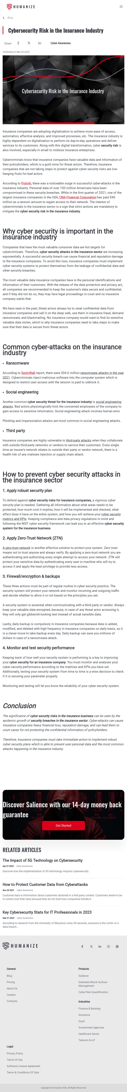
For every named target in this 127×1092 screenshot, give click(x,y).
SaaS (82, 1021)
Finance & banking (89, 1008)
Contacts (12, 1001)
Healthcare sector (89, 1033)
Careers (11, 994)
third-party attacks (78, 440)
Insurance (84, 1015)
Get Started (63, 825)
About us (12, 988)
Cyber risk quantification (93, 992)
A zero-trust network (16, 548)
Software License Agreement (23, 1066)
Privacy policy (15, 1053)
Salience (83, 975)
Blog (10, 17)
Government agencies (91, 1027)
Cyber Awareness (61, 43)
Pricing (11, 982)
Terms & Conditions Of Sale (23, 1072)
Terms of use (14, 1059)
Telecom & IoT (87, 1040)
